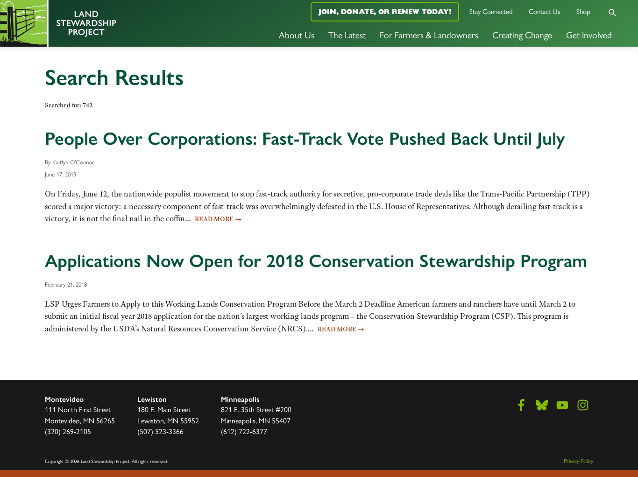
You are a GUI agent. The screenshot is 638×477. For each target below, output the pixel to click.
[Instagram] (583, 405)
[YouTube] (562, 405)
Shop (583, 11)
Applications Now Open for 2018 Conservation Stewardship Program (316, 261)
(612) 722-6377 (244, 431)
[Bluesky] (542, 405)
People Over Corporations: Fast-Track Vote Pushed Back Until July (305, 138)
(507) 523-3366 (160, 431)
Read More (218, 219)
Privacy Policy (578, 460)
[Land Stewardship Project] (106, 23)
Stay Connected (491, 11)
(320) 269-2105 (68, 431)
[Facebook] (521, 405)
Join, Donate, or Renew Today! (385, 11)
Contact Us (544, 11)
